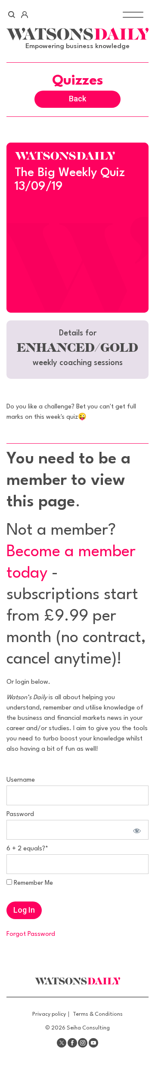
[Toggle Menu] (133, 14)
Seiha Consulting (88, 1028)
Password (20, 814)
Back (77, 98)
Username (20, 780)
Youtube (93, 1043)
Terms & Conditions (98, 1014)
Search (11, 14)
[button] (77, 349)
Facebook (72, 1043)
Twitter (61, 1043)
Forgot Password (30, 934)
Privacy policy (49, 1014)
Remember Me (32, 883)
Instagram (82, 1043)
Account (24, 14)
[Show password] (136, 830)
